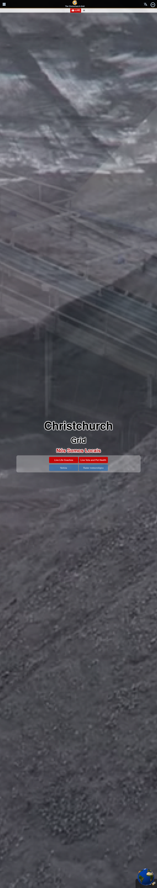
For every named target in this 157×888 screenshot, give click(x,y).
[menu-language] (145, 4)
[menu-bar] (153, 4)
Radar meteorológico (93, 467)
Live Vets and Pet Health (93, 459)
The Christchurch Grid (74, 6)
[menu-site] (4, 4)
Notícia (63, 467)
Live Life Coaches (63, 459)
